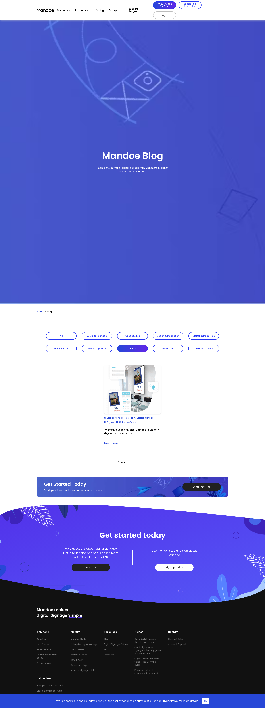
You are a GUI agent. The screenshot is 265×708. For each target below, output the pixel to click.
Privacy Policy (170, 701)
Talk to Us (91, 567)
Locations (109, 654)
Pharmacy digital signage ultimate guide (146, 672)
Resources (81, 10)
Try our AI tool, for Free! (164, 5)
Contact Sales (175, 639)
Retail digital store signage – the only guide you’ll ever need (147, 650)
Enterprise (115, 10)
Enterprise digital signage (84, 644)
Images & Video (79, 654)
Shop (106, 649)
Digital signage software (50, 690)
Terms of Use (44, 649)
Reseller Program (134, 10)
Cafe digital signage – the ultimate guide (146, 640)
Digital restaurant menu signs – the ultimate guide (147, 661)
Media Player (77, 649)
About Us (41, 639)
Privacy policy (44, 663)
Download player (79, 665)
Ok (205, 701)
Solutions (62, 10)
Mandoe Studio (79, 639)
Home (40, 311)
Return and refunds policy (47, 656)
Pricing (99, 10)
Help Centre (43, 644)
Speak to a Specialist (190, 5)
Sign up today (174, 567)
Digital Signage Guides (116, 644)
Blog (106, 639)
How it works (77, 659)
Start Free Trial (201, 486)
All (61, 335)
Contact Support (177, 644)
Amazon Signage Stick (82, 670)
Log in (164, 15)
